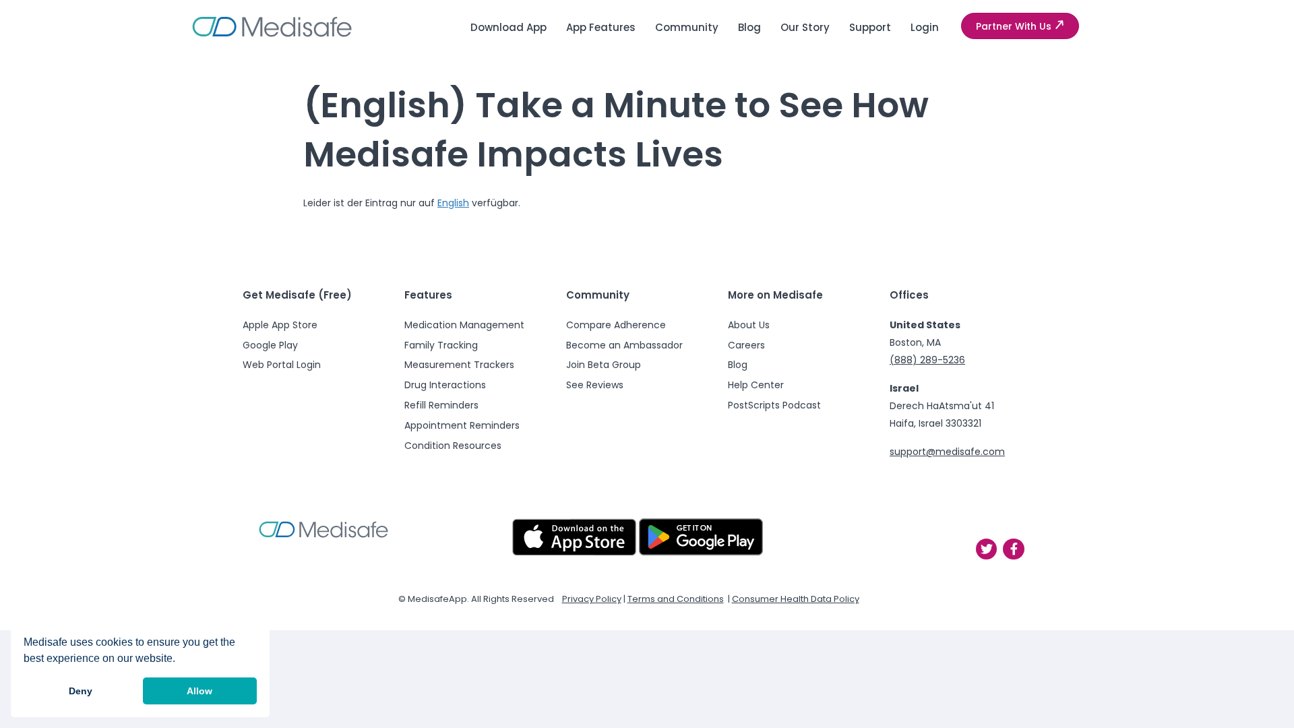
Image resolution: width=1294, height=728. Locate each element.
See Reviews (594, 385)
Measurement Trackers (459, 364)
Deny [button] (80, 691)
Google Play (270, 345)
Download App (508, 27)
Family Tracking (441, 345)
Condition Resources (452, 445)
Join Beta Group (603, 364)
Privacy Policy (591, 599)
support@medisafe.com (947, 451)
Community (686, 27)
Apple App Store (280, 325)
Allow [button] (199, 691)
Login (925, 27)
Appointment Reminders (462, 425)
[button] (1020, 26)
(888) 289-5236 (927, 360)
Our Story (805, 27)
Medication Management (464, 325)
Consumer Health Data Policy (795, 599)
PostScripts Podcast (774, 405)
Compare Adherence (616, 325)
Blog (749, 27)
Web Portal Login (282, 364)
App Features (601, 27)
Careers (746, 345)
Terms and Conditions (675, 599)
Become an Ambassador (624, 345)
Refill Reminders (441, 405)
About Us (749, 325)
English (453, 203)
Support (870, 27)
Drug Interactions (445, 385)
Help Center (756, 385)
